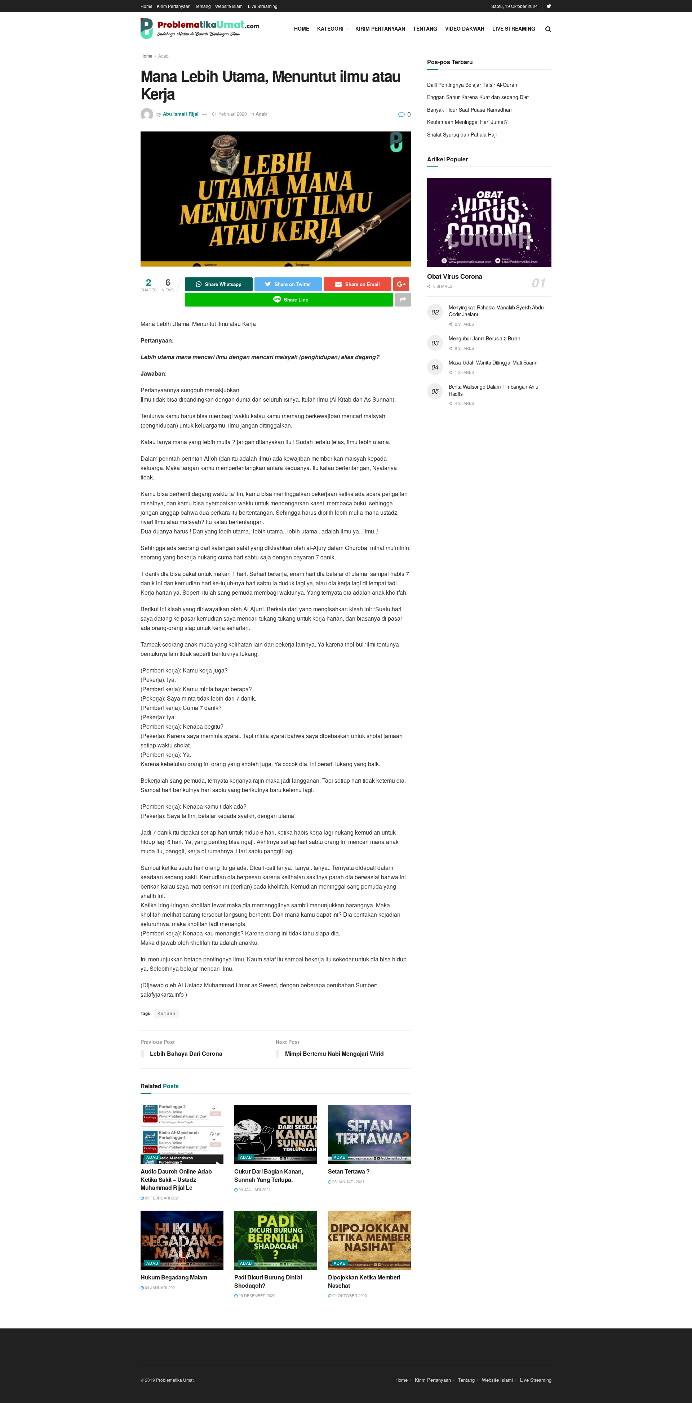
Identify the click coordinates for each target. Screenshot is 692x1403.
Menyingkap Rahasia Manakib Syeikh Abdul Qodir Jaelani (497, 311)
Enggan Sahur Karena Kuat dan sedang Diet (478, 96)
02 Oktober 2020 (349, 1295)
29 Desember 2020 (256, 1295)
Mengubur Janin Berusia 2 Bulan (484, 338)
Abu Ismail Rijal (181, 113)
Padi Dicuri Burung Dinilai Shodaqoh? (268, 1281)
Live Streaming (263, 6)
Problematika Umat (175, 1380)
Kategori (330, 28)
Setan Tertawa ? (349, 1171)
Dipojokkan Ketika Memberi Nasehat (364, 1281)
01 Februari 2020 (229, 113)
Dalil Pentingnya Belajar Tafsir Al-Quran (472, 84)
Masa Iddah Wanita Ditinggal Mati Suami (493, 362)
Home (146, 6)
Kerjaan (167, 1013)
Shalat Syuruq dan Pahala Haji (462, 134)
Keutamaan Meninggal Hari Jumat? (467, 121)
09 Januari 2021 (254, 1189)
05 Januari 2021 (347, 1181)
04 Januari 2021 (160, 1287)
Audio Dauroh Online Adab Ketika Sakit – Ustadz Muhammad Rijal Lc (176, 1179)
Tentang (203, 6)
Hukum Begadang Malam (174, 1277)
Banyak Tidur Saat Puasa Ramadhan (469, 109)
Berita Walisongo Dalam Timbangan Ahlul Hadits (494, 390)
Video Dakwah (464, 28)
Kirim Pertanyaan (174, 6)
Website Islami (229, 6)
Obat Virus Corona (454, 276)
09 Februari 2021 (162, 1198)
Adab (163, 56)
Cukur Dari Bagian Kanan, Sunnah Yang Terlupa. (268, 1175)
